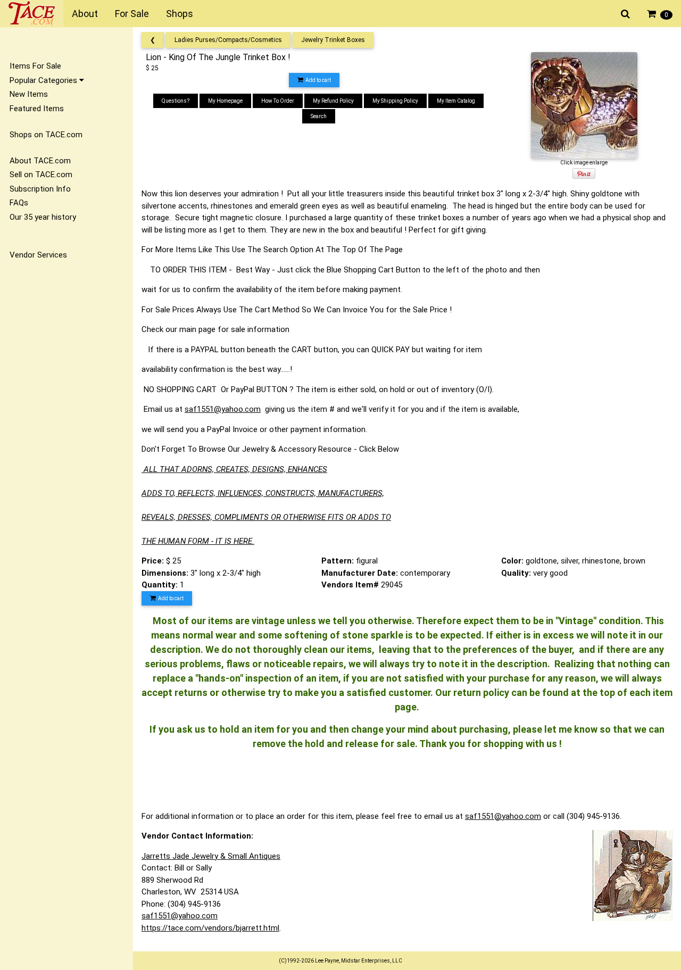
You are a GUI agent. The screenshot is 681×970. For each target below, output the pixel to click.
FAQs (19, 203)
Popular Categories (44, 80)
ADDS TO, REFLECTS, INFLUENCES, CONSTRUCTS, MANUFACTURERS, (263, 493)
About (85, 13)
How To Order (277, 101)
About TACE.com (40, 160)
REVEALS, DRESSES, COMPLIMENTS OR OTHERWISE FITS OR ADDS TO (266, 517)
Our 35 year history (43, 217)
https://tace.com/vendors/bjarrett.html (210, 928)
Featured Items (37, 108)
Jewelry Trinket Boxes (333, 40)
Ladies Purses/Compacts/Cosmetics (228, 40)
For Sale (132, 13)
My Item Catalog (456, 101)
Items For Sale (35, 66)
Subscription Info (40, 189)
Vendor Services (38, 255)
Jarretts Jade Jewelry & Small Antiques (211, 856)
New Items (29, 94)
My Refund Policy (333, 101)
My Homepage (225, 101)
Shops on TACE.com (46, 134)
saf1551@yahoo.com (223, 409)
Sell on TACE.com (41, 174)
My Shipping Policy (395, 101)
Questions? (175, 101)
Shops (179, 13)
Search (319, 116)
